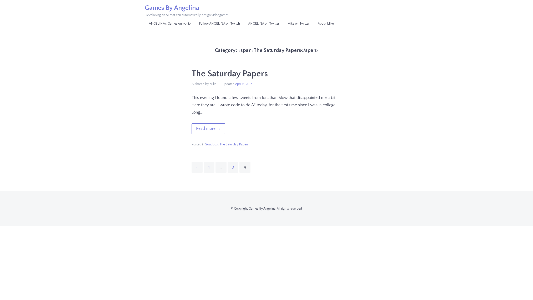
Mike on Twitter (298, 23)
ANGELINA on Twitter (263, 23)
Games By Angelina (172, 7)
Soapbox (211, 144)
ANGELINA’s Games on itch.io (170, 23)
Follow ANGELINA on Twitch (219, 23)
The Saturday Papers (230, 74)
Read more (210, 130)
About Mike (326, 23)
